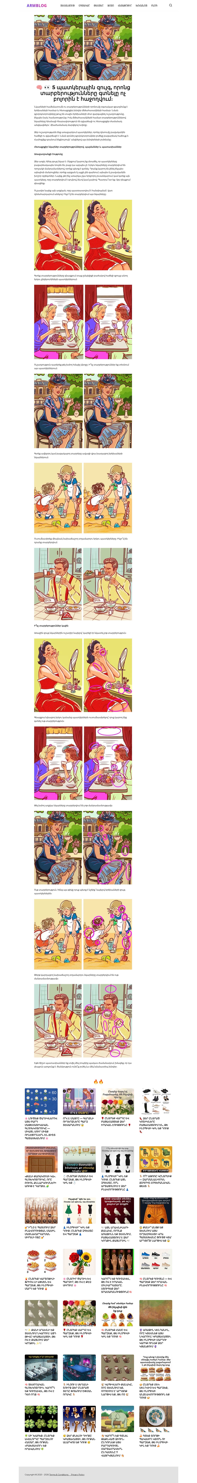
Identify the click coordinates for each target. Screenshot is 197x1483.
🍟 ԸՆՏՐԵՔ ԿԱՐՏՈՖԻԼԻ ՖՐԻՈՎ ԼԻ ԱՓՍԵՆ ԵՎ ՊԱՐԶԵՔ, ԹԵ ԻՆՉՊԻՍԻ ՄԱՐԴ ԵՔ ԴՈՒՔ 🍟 (40, 1283)
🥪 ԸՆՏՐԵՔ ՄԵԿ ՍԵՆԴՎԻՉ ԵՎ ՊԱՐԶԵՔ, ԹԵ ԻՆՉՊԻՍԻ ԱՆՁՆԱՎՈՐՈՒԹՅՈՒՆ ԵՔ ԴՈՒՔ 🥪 (154, 1391)
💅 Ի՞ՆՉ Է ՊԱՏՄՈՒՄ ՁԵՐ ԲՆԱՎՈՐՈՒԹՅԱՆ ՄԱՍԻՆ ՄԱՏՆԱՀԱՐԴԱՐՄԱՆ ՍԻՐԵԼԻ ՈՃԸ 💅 (40, 1232)
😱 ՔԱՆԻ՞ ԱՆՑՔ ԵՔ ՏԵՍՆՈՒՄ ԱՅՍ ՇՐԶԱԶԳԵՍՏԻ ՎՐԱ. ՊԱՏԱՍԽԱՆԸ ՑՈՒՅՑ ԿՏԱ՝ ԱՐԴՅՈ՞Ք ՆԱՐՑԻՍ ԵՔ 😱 (155, 1234)
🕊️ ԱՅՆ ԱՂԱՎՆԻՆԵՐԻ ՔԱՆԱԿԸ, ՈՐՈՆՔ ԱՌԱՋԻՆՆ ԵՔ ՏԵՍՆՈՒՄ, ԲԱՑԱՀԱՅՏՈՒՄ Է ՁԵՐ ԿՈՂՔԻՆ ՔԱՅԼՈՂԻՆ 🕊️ (116, 1234)
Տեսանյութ (67, 5)
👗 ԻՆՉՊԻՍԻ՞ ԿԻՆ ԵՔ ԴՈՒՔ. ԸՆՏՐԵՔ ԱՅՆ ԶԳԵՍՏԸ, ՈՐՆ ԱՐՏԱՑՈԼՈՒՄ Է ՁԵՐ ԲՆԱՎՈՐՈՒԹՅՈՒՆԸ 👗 (115, 1183)
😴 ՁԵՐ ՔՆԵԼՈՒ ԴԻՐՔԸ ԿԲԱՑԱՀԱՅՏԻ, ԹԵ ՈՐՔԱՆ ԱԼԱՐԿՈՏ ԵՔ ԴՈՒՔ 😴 (79, 1439)
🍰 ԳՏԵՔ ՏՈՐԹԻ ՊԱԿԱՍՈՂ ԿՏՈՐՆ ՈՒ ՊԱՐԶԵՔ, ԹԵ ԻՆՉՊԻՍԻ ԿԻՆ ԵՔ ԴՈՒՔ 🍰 (153, 1440)
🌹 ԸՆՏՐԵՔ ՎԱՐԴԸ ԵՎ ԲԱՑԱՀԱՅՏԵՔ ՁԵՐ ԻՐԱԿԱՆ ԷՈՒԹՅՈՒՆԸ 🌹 (116, 1121)
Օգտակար (84, 5)
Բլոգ (154, 5)
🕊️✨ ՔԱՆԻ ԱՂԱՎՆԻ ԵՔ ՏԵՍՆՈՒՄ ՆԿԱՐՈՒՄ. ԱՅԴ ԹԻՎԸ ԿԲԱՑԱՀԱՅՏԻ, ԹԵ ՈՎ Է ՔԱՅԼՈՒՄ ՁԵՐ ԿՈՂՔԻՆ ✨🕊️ (40, 1337)
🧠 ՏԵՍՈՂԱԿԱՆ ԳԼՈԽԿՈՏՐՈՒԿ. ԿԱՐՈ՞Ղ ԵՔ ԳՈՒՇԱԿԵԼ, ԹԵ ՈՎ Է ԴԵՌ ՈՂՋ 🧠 (40, 1389)
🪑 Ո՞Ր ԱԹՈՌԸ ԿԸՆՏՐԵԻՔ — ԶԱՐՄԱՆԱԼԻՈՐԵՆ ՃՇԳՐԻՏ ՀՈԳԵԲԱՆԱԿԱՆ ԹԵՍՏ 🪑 (155, 1181)
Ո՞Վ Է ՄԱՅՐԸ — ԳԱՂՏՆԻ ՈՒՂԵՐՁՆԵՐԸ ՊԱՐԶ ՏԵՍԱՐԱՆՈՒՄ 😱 (78, 1121)
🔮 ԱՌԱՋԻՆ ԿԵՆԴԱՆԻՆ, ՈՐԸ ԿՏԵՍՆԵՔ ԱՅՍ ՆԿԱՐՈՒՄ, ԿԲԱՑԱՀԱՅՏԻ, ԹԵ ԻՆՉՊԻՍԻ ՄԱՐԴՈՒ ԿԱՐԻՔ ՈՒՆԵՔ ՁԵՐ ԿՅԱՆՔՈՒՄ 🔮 (155, 1338)
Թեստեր (98, 5)
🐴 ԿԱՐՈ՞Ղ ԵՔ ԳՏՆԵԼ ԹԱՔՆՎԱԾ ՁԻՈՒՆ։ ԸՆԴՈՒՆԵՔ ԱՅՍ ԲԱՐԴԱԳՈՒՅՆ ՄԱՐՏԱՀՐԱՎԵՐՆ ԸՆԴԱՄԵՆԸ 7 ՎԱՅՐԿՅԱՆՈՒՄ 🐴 (114, 1445)
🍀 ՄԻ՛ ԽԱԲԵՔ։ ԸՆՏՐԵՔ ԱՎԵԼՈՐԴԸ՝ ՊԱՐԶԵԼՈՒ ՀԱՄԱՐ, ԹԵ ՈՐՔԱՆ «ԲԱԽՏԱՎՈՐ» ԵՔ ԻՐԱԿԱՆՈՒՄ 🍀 (40, 1442)
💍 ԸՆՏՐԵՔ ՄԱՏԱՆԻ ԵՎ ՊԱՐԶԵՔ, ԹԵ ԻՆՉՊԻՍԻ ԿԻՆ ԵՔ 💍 (78, 1179)
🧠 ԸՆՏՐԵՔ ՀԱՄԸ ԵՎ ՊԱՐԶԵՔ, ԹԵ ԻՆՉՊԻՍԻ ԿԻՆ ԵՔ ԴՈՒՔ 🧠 (115, 1333)
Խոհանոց (141, 5)
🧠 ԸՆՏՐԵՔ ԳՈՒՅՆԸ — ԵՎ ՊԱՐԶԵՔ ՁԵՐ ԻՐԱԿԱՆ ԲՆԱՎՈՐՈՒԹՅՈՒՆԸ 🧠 (155, 1282)
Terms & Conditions (59, 1474)
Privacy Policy (77, 1474)
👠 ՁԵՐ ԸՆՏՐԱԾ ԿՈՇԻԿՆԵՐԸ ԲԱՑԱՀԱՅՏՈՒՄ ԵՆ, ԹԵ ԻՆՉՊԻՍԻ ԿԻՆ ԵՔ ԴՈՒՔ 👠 (154, 1125)
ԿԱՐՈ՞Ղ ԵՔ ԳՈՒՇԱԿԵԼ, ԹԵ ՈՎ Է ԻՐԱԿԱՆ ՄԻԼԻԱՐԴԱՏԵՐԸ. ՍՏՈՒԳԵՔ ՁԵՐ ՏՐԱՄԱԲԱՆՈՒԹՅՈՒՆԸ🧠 (116, 1285)
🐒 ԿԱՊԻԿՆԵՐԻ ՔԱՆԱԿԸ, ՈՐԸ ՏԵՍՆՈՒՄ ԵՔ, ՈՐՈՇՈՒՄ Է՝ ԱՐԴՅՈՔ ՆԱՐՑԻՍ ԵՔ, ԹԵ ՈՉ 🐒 (117, 1389)
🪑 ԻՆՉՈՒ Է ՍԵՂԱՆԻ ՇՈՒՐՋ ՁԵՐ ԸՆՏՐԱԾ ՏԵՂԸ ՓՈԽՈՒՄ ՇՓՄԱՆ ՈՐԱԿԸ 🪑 (77, 1389)
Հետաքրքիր (125, 5)
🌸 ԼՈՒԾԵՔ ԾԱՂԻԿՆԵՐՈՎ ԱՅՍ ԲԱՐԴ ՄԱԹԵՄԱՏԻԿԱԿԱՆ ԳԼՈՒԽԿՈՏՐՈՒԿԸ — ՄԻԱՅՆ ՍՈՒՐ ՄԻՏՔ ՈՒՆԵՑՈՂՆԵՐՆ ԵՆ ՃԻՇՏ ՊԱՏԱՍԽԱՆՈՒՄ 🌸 (41, 1128)
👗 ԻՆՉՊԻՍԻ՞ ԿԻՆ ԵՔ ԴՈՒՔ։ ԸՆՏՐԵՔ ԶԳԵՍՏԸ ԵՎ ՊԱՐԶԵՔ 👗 (78, 1230)
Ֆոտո (110, 5)
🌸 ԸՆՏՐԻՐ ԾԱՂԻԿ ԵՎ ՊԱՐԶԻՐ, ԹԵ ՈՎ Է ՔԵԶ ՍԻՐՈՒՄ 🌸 (77, 1282)
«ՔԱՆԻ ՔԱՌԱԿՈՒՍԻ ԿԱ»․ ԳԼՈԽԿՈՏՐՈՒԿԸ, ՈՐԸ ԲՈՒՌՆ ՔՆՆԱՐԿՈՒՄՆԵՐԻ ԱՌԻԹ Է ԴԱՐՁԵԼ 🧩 (40, 1181)
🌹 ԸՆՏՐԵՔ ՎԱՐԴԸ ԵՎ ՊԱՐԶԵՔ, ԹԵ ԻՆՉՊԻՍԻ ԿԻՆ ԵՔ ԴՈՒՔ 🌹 (77, 1333)
